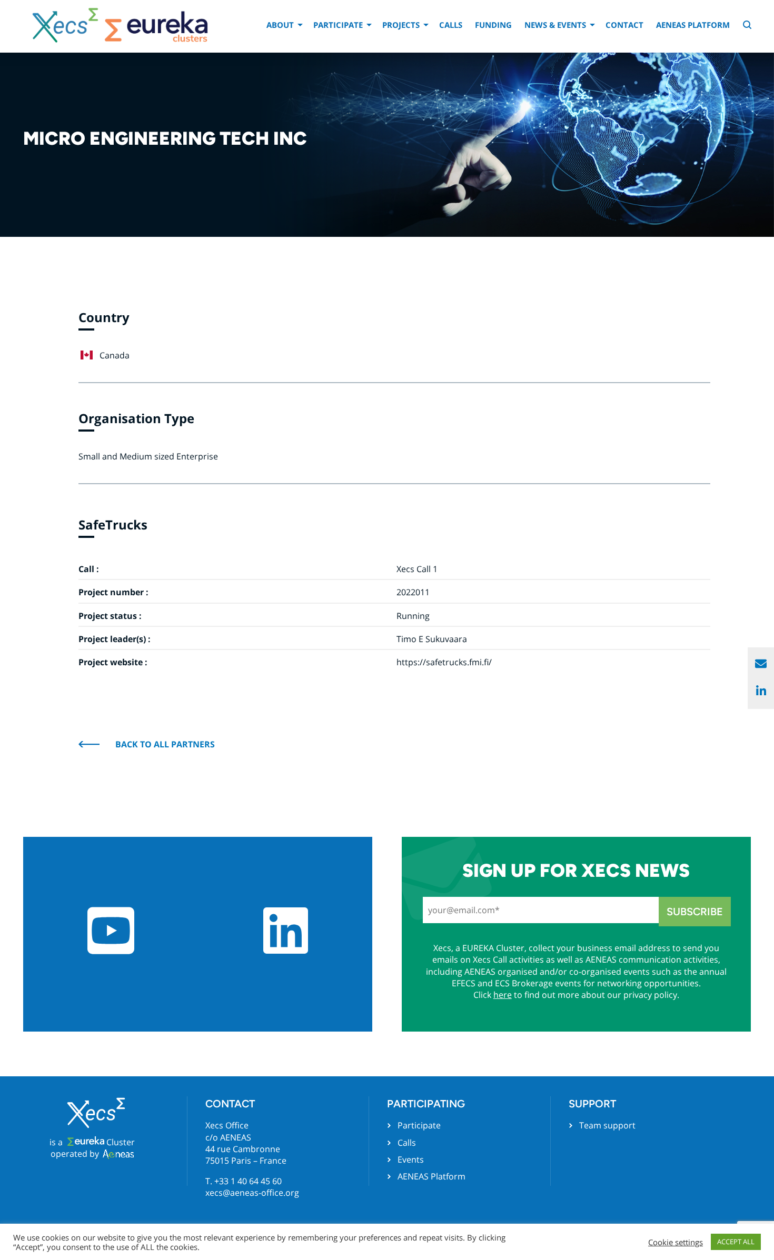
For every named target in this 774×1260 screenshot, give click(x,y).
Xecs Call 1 (417, 569)
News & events (555, 24)
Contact (624, 24)
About (280, 24)
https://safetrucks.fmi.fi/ (444, 662)
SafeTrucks (112, 524)
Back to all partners (165, 744)
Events (411, 1159)
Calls (450, 24)
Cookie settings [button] (675, 1242)
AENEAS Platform (693, 24)
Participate (338, 24)
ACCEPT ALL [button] (736, 1241)
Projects (401, 24)
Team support (607, 1125)
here (502, 995)
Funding (493, 24)
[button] (748, 26)
